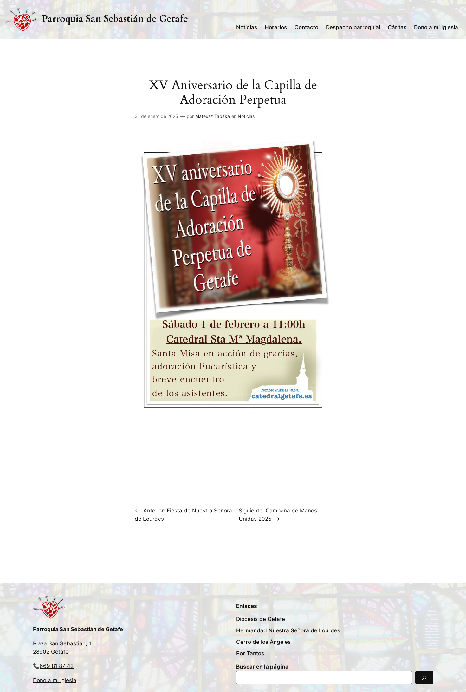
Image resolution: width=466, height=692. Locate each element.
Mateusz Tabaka (212, 116)
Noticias (246, 116)
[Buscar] (424, 677)
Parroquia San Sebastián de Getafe (115, 19)
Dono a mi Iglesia (54, 680)
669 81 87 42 (57, 666)
